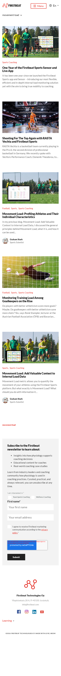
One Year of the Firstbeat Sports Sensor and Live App (29, 69)
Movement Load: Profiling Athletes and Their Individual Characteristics (30, 215)
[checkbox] (18, 497)
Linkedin (34, 612)
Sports (14, 208)
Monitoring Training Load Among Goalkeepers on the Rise (22, 299)
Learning (7, 620)
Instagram (27, 612)
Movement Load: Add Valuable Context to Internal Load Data (28, 375)
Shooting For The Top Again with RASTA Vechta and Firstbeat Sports (27, 139)
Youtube (42, 612)
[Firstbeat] (11, 5)
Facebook (19, 612)
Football (6, 208)
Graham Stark (16, 239)
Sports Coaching (9, 62)
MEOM (53, 633)
